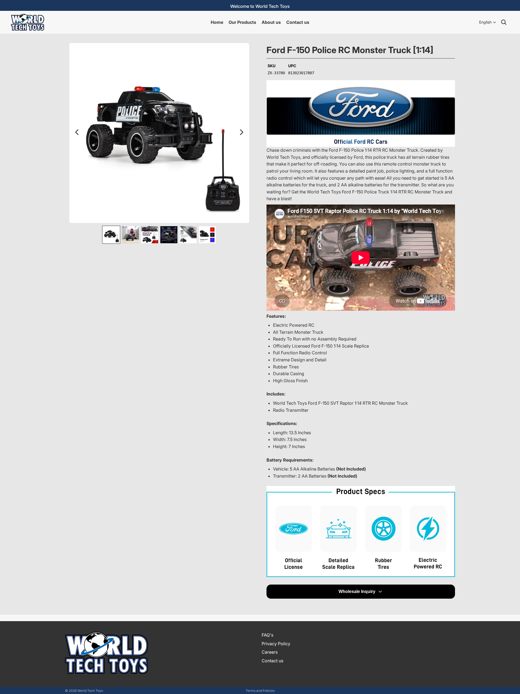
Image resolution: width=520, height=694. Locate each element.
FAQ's (267, 635)
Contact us (272, 660)
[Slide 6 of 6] (207, 234)
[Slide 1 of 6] (111, 234)
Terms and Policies (260, 691)
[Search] (504, 22)
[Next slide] (243, 133)
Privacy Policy (276, 643)
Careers (270, 652)
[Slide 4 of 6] (168, 234)
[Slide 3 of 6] (149, 234)
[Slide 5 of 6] (188, 234)
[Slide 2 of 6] (130, 234)
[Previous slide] (75, 133)
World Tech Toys (90, 691)
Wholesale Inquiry (357, 591)
